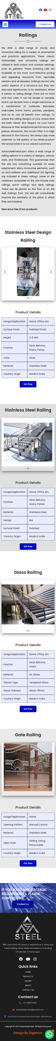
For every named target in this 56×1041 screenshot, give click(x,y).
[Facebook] (40, 10)
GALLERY (28, 981)
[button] (5, 24)
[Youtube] (45, 10)
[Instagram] (50, 10)
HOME (28, 972)
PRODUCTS (28, 976)
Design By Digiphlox (28, 1033)
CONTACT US (28, 990)
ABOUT (28, 985)
